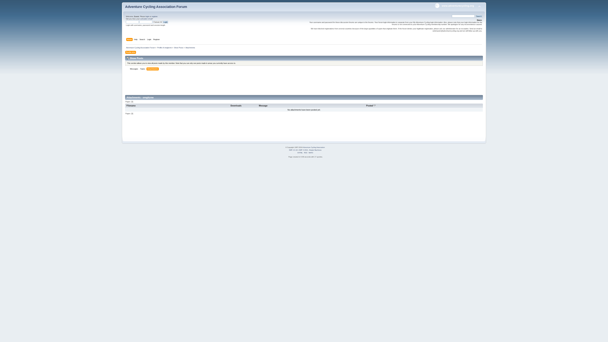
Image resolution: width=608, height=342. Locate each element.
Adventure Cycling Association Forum (156, 7)
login (147, 16)
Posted (370, 105)
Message (263, 105)
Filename (131, 105)
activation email (146, 19)
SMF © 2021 (303, 150)
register (154, 16)
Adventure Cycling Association (314, 147)
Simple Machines (315, 150)
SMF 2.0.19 (293, 150)
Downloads (236, 105)
